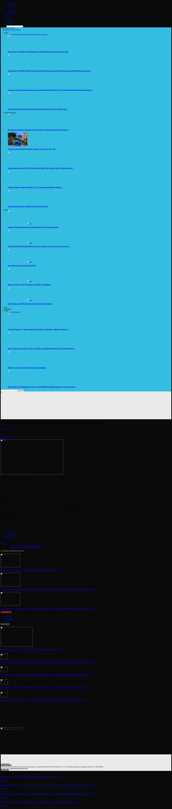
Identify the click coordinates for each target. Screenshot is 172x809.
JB (5, 533)
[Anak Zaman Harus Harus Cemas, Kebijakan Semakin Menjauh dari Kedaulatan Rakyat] (17, 345)
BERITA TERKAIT (7, 551)
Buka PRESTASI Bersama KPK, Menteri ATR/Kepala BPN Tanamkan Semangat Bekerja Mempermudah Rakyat (43, 700)
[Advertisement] (86, 406)
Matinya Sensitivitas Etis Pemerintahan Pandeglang (27, 368)
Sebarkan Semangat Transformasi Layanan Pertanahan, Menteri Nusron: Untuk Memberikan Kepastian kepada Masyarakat (47, 608)
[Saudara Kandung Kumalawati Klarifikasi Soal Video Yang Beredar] (20, 224)
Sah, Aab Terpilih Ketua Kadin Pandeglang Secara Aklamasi (27, 546)
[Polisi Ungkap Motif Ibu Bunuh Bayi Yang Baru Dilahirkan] (20, 300)
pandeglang (7, 538)
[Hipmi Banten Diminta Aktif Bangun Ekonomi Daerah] (17, 203)
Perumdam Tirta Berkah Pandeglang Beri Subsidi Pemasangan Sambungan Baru (38, 52)
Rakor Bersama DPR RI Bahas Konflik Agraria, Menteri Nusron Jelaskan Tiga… (38, 109)
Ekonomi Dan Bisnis (10, 13)
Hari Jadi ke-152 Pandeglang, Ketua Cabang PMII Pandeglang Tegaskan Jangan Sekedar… (42, 387)
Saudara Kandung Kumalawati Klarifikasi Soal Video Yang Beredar (33, 227)
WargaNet (11, 23)
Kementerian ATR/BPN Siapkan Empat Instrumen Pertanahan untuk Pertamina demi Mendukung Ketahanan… (50, 71)
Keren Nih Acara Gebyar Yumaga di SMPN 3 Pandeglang (29, 285)
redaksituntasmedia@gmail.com (19, 768)
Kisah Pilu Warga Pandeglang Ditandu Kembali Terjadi (26, 547)
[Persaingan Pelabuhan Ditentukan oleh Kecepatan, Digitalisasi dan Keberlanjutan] (17, 126)
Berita (6, 2)
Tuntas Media (4, 429)
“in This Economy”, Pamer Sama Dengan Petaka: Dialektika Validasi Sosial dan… (38, 329)
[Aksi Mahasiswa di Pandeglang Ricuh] (20, 262)
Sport (9, 8)
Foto (5, 16)
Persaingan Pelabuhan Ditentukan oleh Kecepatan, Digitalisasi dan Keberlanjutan (38, 130)
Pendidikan (11, 5)
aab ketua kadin (8, 531)
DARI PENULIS (18, 551)
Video (6, 15)
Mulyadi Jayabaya (9, 536)
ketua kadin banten (9, 535)
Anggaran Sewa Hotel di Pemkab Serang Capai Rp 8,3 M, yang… (32, 149)
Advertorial (7, 18)
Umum (10, 10)
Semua (10, 34)
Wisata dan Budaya (13, 12)
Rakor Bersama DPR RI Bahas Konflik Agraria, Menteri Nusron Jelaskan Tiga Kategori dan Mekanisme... (40, 802)
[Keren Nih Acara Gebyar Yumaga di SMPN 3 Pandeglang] (20, 281)
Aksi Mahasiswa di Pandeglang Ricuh (22, 265)
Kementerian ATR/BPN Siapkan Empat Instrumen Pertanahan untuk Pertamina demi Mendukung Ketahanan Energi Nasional (48, 589)
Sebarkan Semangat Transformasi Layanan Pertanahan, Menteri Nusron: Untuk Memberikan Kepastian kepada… (50, 90)
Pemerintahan (12, 4)
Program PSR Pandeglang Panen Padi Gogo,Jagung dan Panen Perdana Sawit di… (39, 246)
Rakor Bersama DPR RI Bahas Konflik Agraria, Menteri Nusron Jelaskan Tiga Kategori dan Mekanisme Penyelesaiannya (46, 688)
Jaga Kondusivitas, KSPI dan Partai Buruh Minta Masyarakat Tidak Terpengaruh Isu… (41, 168)
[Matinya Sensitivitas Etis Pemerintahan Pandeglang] (17, 364)
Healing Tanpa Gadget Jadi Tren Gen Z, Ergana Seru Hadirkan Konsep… (35, 187)
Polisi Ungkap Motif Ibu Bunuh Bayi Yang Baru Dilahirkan (30, 304)
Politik (10, 7)
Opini (9, 21)
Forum (6, 20)
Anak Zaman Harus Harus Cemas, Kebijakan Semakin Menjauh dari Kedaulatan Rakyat (41, 348)
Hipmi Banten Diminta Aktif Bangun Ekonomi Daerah (28, 206)
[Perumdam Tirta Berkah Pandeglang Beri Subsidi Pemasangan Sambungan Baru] (17, 48)
